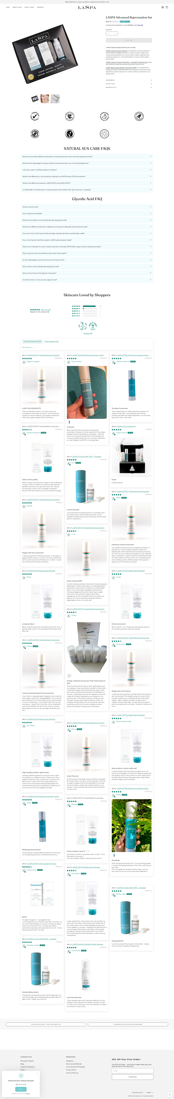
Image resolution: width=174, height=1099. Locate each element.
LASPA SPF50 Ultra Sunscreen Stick (41, 864)
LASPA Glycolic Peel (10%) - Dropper (86, 457)
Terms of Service (72, 1073)
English (149, 1092)
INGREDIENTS (110, 80)
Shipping (69, 1061)
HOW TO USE (110, 84)
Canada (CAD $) (137, 1092)
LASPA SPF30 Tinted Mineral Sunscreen (43, 355)
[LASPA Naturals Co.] (87, 7)
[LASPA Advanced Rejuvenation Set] (34, 98)
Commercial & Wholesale (75, 1067)
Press (23, 1070)
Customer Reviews (27, 1067)
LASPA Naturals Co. (137, 1096)
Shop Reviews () (51, 341)
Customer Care (26, 1057)
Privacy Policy (71, 1070)
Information (70, 1057)
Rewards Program (27, 1061)
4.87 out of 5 (46, 310)
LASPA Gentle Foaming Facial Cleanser (87, 944)
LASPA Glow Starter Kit (126, 426)
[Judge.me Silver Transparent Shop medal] (83, 326)
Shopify (151, 1096)
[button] (17, 7)
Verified (87, 333)
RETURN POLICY (111, 87)
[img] (40, 310)
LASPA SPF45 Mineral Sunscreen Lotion (88, 355)
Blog (22, 1064)
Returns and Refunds (74, 1064)
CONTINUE (133, 1077)
